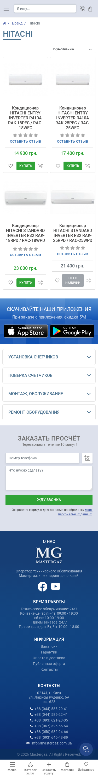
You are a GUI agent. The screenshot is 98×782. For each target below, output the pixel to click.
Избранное (86, 770)
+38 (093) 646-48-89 (51, 737)
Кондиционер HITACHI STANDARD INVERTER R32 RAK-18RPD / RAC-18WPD (25, 233)
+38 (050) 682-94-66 (51, 732)
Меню (12, 770)
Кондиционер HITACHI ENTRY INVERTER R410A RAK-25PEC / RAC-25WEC (72, 118)
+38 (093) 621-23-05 (51, 720)
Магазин (67, 770)
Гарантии (49, 652)
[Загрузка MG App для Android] (72, 331)
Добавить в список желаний (10, 166)
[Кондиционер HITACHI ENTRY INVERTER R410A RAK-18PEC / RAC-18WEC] (25, 79)
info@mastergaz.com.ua (51, 743)
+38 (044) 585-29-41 (51, 709)
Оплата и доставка (49, 658)
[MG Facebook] (43, 586)
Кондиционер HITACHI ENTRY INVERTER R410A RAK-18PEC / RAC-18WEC (25, 118)
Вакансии (49, 646)
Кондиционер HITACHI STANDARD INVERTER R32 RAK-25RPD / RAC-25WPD (72, 233)
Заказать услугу (49, 771)
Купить (25, 166)
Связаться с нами (86, 749)
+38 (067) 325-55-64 (51, 726)
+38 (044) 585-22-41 (51, 714)
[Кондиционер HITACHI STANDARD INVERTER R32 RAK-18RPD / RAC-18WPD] (25, 197)
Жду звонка (49, 500)
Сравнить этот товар (40, 166)
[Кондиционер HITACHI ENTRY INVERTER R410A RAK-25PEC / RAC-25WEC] (72, 79)
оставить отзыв (25, 141)
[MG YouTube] (55, 586)
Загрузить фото (87, 458)
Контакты (49, 669)
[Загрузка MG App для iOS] (26, 331)
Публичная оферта (49, 664)
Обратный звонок (82, 8)
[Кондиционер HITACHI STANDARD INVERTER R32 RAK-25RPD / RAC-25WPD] (72, 197)
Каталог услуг (30, 771)
